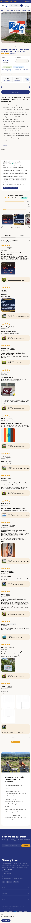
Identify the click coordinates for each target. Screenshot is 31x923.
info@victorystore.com (10, 876)
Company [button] (4, 893)
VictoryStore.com (10, 906)
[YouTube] (17, 882)
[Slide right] (19, 46)
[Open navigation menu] (2, 5)
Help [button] (3, 899)
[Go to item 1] (7, 219)
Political (17, 10)
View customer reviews (10, 187)
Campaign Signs (25, 10)
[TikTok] (10, 882)
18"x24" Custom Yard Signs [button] (16, 280)
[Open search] (3, 240)
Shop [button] (3, 887)
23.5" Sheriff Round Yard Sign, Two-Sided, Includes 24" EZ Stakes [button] (12, 732)
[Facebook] (3, 882)
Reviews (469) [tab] (8, 235)
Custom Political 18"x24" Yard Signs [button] (18, 316)
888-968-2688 (8, 869)
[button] (5, 53)
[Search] (21, 5)
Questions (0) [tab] (22, 235)
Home (3, 10)
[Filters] (7, 240)
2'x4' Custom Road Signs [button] (15, 637)
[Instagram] (7, 882)
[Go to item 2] (19, 219)
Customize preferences (7, 916)
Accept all (6, 920)
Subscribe (26, 845)
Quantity (18, 57)
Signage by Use (10, 10)
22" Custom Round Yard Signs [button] (16, 584)
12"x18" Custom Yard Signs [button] (16, 446)
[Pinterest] (14, 882)
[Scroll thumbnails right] (27, 219)
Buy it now (15, 92)
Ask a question (15, 227)
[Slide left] (12, 46)
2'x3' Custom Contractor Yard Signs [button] (18, 515)
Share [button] (5, 145)
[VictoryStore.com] (6, 5)
